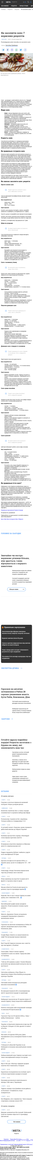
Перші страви (24, 5)
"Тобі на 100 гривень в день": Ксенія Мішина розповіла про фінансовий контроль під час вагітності (16, 964)
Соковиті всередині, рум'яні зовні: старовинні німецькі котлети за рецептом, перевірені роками (22, 581)
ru (25, 2)
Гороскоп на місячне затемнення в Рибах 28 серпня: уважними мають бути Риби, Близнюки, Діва (16, 926)
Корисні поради (18, 510)
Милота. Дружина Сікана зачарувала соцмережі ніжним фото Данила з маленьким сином (14, 916)
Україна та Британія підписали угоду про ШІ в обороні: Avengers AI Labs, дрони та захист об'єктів (16, 1026)
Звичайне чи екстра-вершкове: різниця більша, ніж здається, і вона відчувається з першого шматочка (15, 561)
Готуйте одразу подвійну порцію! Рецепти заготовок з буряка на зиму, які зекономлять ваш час (16, 743)
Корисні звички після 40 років (12, 638)
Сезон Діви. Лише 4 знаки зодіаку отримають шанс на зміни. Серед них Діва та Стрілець (15, 953)
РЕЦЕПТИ (14, 2)
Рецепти (14, 5)
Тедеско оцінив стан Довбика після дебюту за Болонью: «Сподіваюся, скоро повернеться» (16, 1090)
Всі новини (4, 5)
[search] (28, 2)
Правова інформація (7, 1140)
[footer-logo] (16, 1130)
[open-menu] (2, 2)
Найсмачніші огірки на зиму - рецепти (21, 770)
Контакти (24, 1140)
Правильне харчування (7, 510)
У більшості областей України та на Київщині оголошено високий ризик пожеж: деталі (16, 1047)
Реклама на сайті (18, 1140)
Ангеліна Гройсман (12, 45)
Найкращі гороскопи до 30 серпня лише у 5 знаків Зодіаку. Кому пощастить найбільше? (21, 710)
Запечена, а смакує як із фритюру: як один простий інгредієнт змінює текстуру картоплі (20, 762)
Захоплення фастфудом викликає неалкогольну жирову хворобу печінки (15, 632)
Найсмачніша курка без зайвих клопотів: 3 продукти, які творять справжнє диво (21, 572)
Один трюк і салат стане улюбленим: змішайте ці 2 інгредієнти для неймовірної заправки (21, 779)
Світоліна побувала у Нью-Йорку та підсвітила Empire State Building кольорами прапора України (16, 974)
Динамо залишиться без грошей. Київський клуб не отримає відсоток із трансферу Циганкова (16, 1114)
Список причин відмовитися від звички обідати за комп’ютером (16, 644)
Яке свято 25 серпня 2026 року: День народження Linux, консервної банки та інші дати (16, 1036)
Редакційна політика (13, 1140)
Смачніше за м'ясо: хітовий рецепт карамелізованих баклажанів (20, 754)
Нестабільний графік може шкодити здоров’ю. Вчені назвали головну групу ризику (14, 906)
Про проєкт (29, 1140)
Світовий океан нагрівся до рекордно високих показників (21, 702)
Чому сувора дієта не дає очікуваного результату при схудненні (15, 650)
